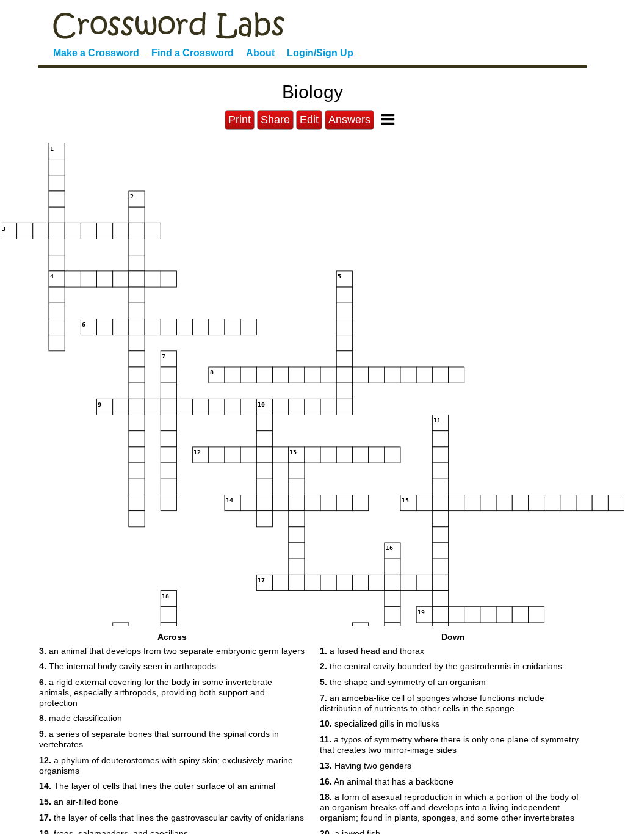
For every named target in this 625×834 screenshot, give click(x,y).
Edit (309, 120)
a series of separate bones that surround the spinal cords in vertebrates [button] (159, 739)
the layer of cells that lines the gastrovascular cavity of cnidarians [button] (171, 817)
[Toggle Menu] (388, 119)
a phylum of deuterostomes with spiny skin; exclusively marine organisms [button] (166, 765)
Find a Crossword (192, 53)
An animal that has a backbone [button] (386, 781)
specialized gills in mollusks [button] (379, 723)
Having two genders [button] (365, 766)
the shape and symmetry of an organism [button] (403, 682)
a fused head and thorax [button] (372, 651)
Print (239, 120)
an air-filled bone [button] (78, 802)
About (260, 53)
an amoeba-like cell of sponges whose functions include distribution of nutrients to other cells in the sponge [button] (432, 703)
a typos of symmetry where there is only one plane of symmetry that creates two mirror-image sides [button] (449, 744)
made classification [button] (80, 718)
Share (275, 120)
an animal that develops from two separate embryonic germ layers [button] (172, 651)
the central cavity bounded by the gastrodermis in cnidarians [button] (441, 666)
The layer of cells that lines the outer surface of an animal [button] (157, 786)
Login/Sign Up (320, 53)
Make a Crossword (96, 53)
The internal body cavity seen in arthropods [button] (127, 666)
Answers (349, 120)
